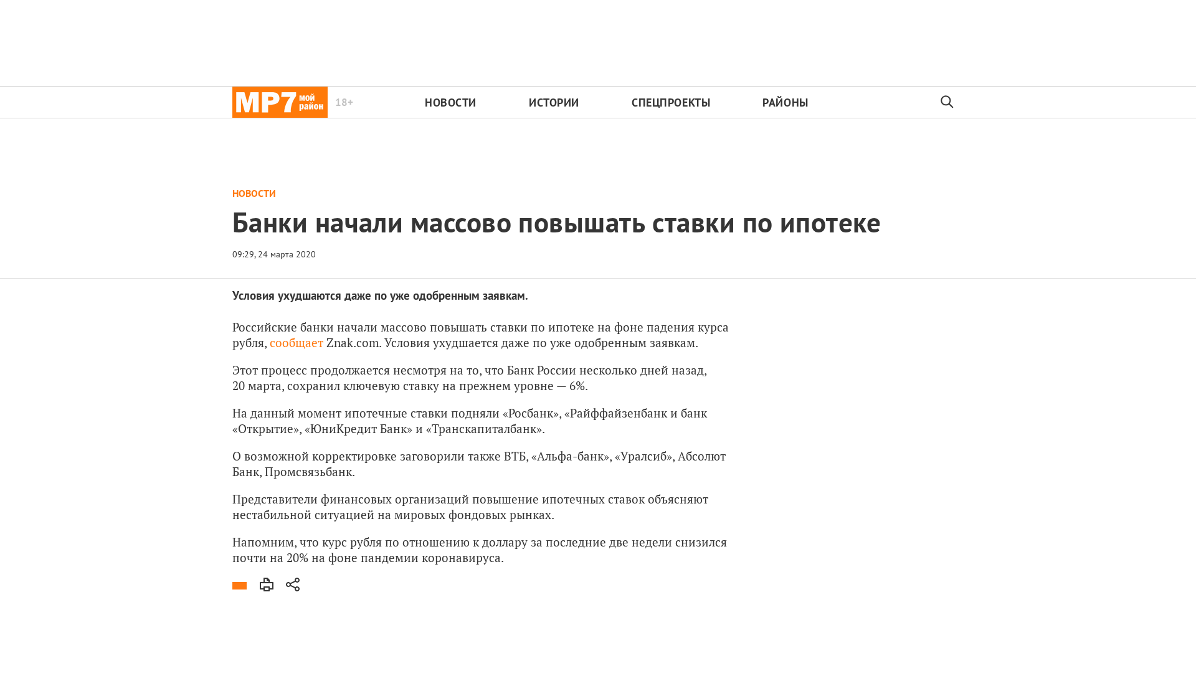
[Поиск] (947, 102)
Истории (554, 102)
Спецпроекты (671, 102)
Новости (451, 102)
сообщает (296, 342)
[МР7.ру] (280, 102)
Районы (785, 102)
